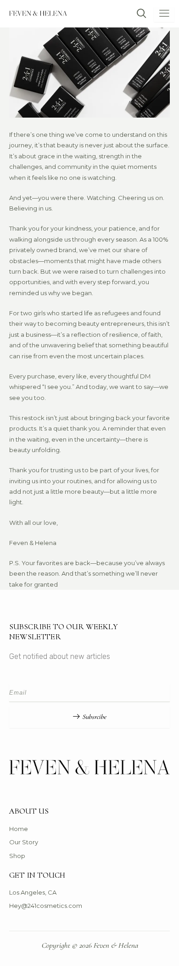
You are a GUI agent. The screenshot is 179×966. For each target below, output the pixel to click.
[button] (137, 14)
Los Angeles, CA (32, 892)
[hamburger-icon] (164, 14)
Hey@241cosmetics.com (45, 905)
